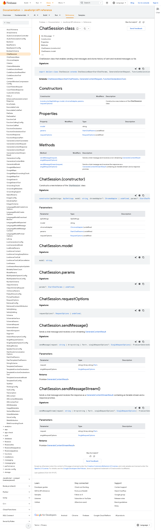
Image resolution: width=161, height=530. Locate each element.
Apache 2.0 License (41, 469)
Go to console (143, 3)
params (43, 131)
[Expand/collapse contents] (53, 35)
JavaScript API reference (38, 10)
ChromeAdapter (76, 227)
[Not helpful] (143, 22)
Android (64, 515)
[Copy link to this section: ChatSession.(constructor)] (87, 179)
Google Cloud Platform (102, 515)
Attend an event (81, 502)
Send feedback (136, 28)
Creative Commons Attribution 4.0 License (102, 466)
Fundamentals (20, 15)
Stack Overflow (120, 491)
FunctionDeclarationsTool (114, 79)
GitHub (37, 502)
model (42, 126)
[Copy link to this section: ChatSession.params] (77, 272)
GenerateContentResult (131, 158)
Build (26, 3)
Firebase (42, 22)
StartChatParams (71, 79)
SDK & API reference (42, 491)
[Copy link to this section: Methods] (57, 145)
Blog (132, 3)
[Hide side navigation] (28, 525)
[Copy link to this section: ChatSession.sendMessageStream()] (102, 389)
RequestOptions (89, 135)
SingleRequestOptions (86, 369)
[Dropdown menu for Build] (31, 3)
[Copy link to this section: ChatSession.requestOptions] (91, 299)
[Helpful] (140, 22)
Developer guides (41, 487)
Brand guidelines (121, 502)
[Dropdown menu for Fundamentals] (29, 15)
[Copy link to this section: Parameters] (54, 207)
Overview (7, 15)
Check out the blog (82, 487)
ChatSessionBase (55, 79)
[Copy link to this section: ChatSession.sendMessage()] (90, 325)
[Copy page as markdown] (85, 29)
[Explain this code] (136, 69)
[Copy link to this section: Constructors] (64, 88)
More (60, 3)
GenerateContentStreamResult (94, 167)
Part (95, 365)
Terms (37, 525)
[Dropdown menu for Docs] (53, 3)
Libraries (38, 498)
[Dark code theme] (139, 69)
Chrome (75, 515)
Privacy (44, 525)
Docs (49, 3)
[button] (15, 426)
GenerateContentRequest (91, 79)
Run (37, 3)
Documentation (11, 10)
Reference (70, 15)
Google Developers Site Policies (74, 469)
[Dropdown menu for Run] (41, 3)
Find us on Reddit (81, 491)
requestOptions (46, 135)
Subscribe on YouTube (83, 498)
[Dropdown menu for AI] (38, 15)
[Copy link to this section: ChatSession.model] (74, 246)
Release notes (120, 498)
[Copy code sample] (143, 69)
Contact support (121, 487)
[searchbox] (16, 23)
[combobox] (91, 3)
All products (120, 515)
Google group (120, 495)
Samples (81, 15)
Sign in (155, 3)
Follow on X (79, 495)
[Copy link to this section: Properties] (59, 114)
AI (34, 15)
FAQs (117, 506)
